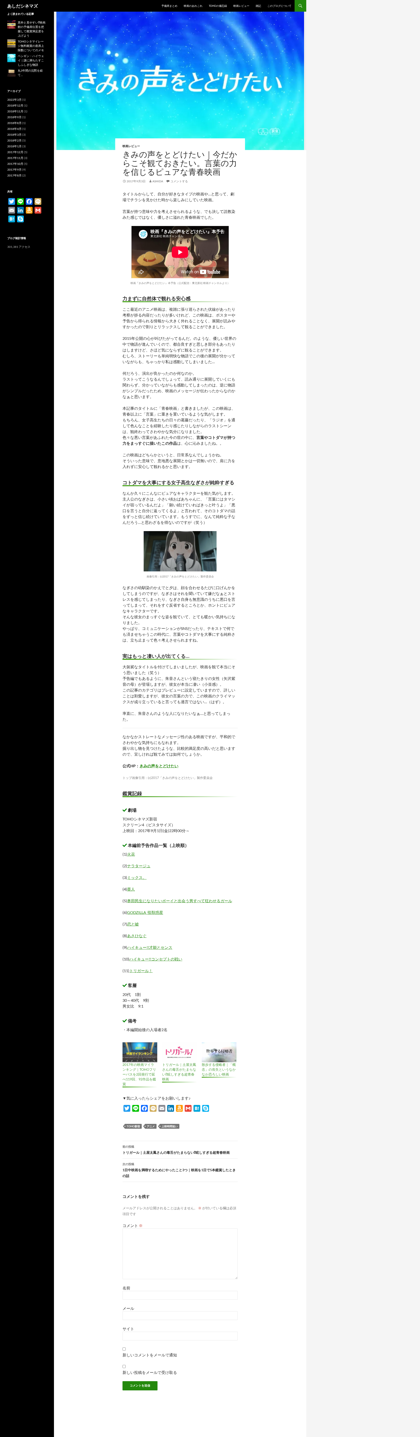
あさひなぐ (137, 935)
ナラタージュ (138, 865)
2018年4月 (14, 129)
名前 (126, 1288)
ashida (157, 181)
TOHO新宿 (133, 1126)
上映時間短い (170, 1126)
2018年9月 (14, 117)
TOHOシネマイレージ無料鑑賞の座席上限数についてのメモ (31, 46)
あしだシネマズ (22, 5)
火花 (131, 854)
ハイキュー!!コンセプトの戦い (155, 959)
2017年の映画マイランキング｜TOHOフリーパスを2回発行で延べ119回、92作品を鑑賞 (139, 1074)
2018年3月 (14, 134)
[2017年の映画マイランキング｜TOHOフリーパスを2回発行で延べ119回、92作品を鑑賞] (139, 1052)
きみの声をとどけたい (159, 765)
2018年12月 (15, 105)
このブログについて (279, 5)
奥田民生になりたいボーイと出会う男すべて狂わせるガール (179, 900)
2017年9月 (14, 169)
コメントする (179, 181)
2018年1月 (14, 146)
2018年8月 (14, 123)
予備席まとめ (169, 5)
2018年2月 (14, 140)
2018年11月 (15, 111)
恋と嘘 (133, 924)
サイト (128, 1328)
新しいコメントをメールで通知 (149, 1355)
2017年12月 (15, 152)
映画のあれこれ (193, 5)
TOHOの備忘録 (218, 5)
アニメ (151, 1126)
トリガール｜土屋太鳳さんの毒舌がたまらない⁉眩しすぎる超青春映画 (176, 1149)
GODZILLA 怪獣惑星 (145, 912)
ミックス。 (137, 877)
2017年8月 (14, 175)
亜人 (131, 889)
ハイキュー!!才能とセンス (149, 947)
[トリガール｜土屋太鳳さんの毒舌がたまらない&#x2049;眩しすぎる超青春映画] (179, 1052)
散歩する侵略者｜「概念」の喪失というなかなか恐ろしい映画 (219, 1069)
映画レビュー (241, 5)
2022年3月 (14, 99)
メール (128, 1308)
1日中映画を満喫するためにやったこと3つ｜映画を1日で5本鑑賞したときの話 (179, 1170)
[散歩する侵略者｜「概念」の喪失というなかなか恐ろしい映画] (219, 1052)
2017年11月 (15, 158)
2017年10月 (15, 164)
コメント (132, 1225)
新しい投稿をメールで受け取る (149, 1372)
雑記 (258, 5)
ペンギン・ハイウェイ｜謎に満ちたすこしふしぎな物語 (31, 60)
